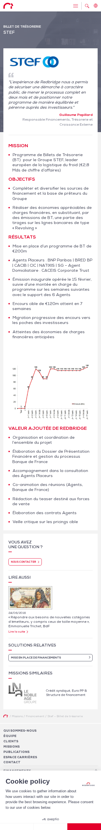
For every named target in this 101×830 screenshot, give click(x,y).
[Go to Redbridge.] (5, 716)
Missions (11, 746)
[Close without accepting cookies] (17, 826)
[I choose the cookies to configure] (50, 826)
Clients (10, 741)
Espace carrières (20, 757)
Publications (16, 752)
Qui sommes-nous (19, 731)
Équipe (10, 736)
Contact (11, 762)
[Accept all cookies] (84, 826)
